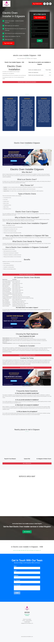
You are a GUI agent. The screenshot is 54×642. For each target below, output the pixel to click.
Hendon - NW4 (29, 550)
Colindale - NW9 (20, 550)
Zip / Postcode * (17, 580)
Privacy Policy (27, 614)
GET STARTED (27, 531)
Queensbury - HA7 (38, 550)
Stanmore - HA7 (33, 550)
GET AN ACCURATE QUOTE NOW (27, 367)
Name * (15, 566)
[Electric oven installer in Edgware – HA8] (27, 608)
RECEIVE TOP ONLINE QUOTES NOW (27, 274)
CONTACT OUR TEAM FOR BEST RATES (27, 355)
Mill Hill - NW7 (24, 550)
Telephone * (16, 575)
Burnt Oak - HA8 (15, 550)
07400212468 (38, 3)
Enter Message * (17, 584)
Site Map (27, 615)
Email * (15, 570)
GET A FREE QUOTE (27, 463)
